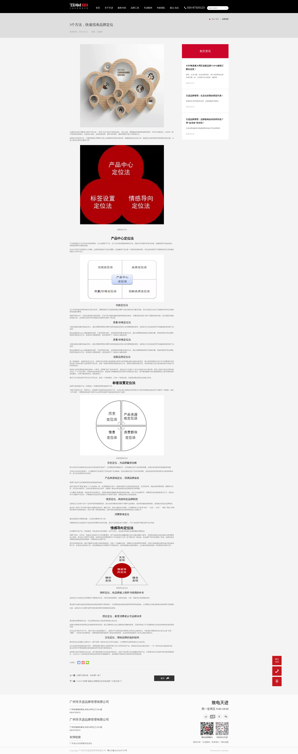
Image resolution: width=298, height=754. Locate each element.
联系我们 (215, 742)
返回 (162, 678)
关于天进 (109, 8)
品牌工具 (135, 8)
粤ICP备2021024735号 (117, 750)
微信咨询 (277, 660)
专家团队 (161, 8)
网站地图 (225, 742)
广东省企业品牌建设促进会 (81, 743)
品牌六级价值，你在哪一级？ (85, 675)
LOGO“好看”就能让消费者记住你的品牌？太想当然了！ (96, 681)
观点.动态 (174, 8)
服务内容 (122, 8)
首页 (98, 8)
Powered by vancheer (219, 750)
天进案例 (148, 8)
